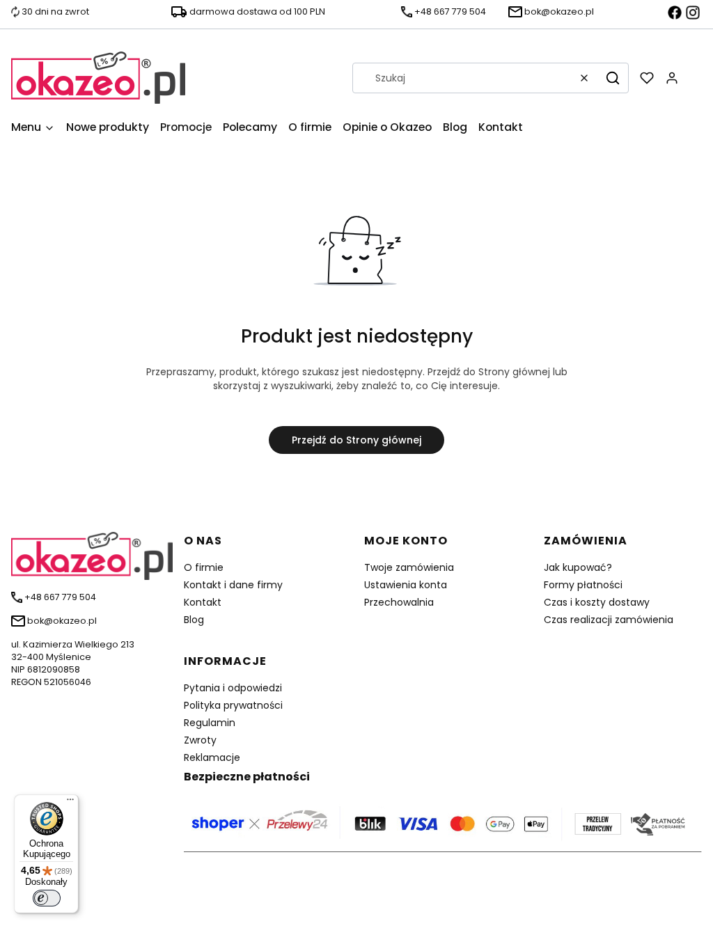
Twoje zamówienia (409, 567)
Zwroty (200, 740)
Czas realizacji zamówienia (608, 620)
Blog (194, 620)
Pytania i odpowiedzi (233, 688)
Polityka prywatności (233, 705)
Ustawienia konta (405, 585)
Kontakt (202, 602)
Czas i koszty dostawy (597, 602)
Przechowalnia (399, 602)
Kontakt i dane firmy (233, 585)
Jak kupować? (578, 567)
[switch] (47, 898)
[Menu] (70, 802)
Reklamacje (212, 757)
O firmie (204, 567)
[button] (612, 78)
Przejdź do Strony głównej (356, 440)
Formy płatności (583, 585)
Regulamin (209, 723)
